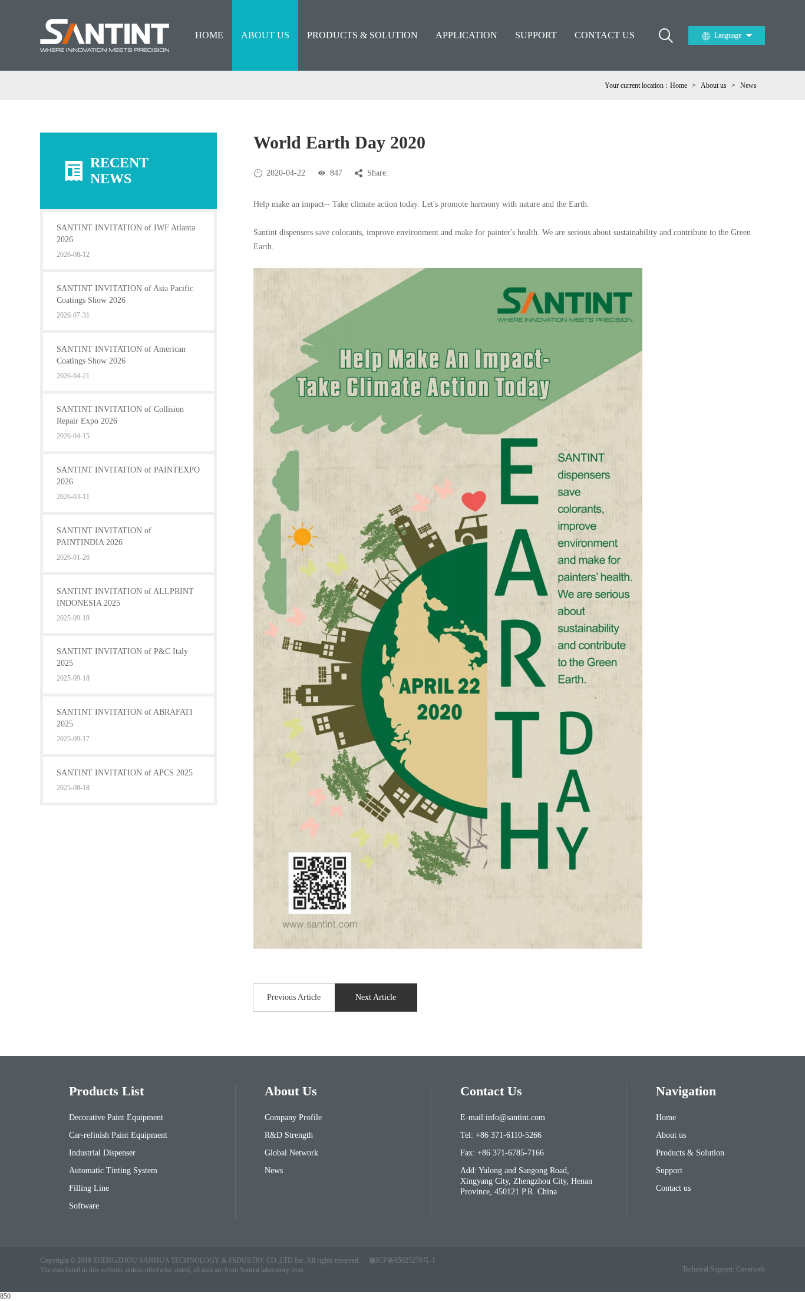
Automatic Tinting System (113, 1170)
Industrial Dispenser (102, 1152)
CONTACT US (605, 35)
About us (714, 85)
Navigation (686, 1091)
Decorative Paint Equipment (116, 1117)
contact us (491, 1091)
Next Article (375, 997)
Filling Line (89, 1188)
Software (84, 1205)
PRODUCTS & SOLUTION (362, 35)
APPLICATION (466, 35)
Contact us (673, 1188)
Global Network (291, 1152)
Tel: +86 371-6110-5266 (501, 1135)
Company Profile (293, 1117)
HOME (209, 35)
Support (669, 1170)
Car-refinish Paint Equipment (118, 1135)
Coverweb (750, 1269)
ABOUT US (265, 35)
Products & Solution (690, 1152)
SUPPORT (536, 35)
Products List (106, 1091)
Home (678, 85)
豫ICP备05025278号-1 (402, 1260)
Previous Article (294, 997)
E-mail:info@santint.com (502, 1117)
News (748, 85)
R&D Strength (289, 1135)
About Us (291, 1091)
